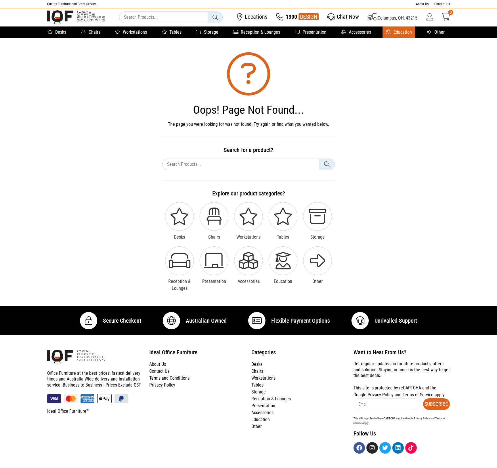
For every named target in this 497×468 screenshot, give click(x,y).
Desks (60, 32)
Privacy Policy (162, 385)
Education (402, 32)
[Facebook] (359, 448)
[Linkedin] (398, 448)
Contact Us (442, 4)
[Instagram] (372, 448)
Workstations (135, 32)
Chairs (94, 32)
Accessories (360, 32)
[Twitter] (385, 448)
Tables (175, 32)
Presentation (314, 32)
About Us (422, 4)
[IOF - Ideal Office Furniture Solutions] (76, 17)
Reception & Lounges (260, 32)
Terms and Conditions (169, 378)
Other (439, 32)
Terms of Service (418, 394)
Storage (211, 32)
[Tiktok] (411, 448)
